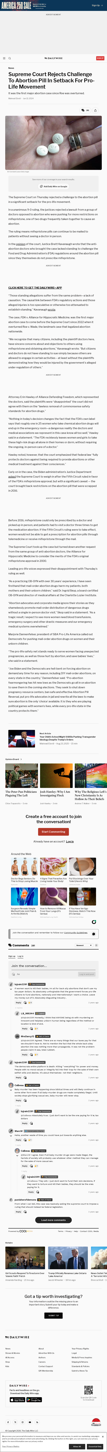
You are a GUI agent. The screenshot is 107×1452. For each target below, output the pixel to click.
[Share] (95, 110)
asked (12, 476)
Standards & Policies (81, 1366)
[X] (15, 1422)
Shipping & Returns (80, 1362)
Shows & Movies (12, 1353)
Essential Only (95, 1446)
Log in (70, 841)
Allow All (77, 1446)
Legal (74, 1353)
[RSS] (37, 1422)
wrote (51, 309)
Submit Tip (54, 1316)
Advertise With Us (46, 1353)
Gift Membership (45, 1371)
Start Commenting (53, 831)
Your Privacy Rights (80, 1349)
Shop (7, 1362)
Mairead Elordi (14, 98)
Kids (7, 1366)
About (41, 1349)
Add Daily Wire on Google (55, 186)
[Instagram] (22, 1422)
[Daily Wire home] (53, 58)
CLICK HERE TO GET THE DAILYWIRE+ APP (35, 287)
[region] (53, 1442)
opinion (20, 244)
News (7, 1349)
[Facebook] (8, 1422)
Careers (42, 1362)
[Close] (103, 1437)
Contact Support (45, 1366)
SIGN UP (100, 58)
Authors (42, 1357)
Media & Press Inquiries (82, 1357)
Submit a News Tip (80, 1371)
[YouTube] (29, 1422)
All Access (9, 1357)
